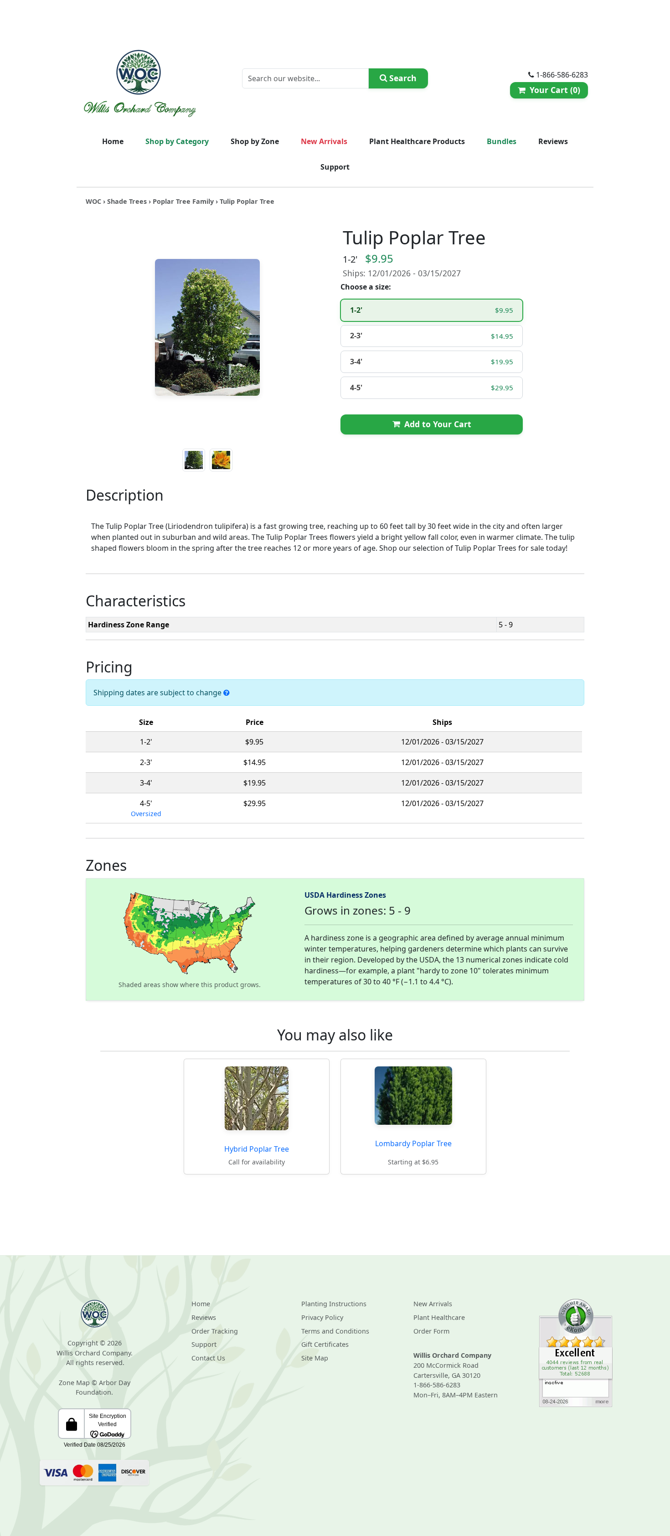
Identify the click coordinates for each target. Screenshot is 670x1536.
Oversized (146, 813)
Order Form (431, 1331)
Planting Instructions (333, 1303)
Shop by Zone (255, 141)
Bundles (501, 141)
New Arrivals (324, 141)
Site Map (314, 1358)
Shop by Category (177, 141)
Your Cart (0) (552, 89)
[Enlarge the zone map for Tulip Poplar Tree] (190, 933)
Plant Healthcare (439, 1317)
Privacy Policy (322, 1317)
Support (335, 167)
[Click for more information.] (226, 693)
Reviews (553, 141)
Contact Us (208, 1358)
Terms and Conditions (335, 1331)
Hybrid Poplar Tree (256, 1149)
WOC (93, 201)
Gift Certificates (325, 1344)
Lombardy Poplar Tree (413, 1143)
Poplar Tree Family (183, 201)
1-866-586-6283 (436, 1385)
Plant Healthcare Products (417, 141)
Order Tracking (214, 1331)
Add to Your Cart (435, 424)
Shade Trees (127, 201)
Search (402, 77)
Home (113, 141)
